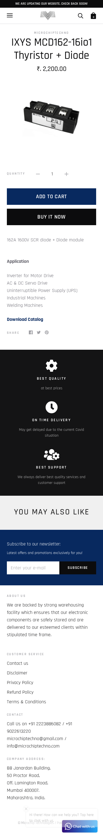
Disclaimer (17, 673)
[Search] (80, 15)
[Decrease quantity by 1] (37, 173)
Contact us (17, 663)
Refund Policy (20, 692)
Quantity (16, 174)
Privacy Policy (20, 682)
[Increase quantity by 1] (66, 173)
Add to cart (51, 196)
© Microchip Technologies (36, 823)
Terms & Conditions (26, 702)
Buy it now (51, 216)
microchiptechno (51, 33)
